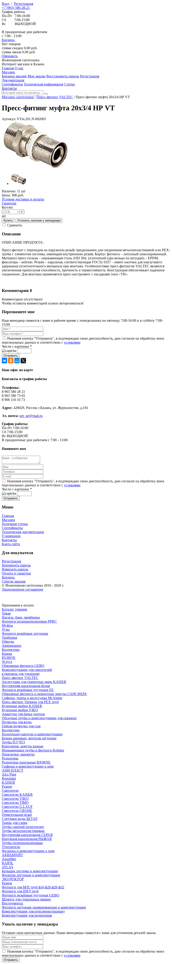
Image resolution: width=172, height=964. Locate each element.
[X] (23, 360)
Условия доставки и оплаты (23, 199)
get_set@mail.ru (31, 416)
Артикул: (9, 119)
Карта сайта (11, 544)
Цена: (6, 195)
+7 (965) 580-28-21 (16, 8)
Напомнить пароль (16, 565)
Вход (5, 4)
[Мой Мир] (17, 360)
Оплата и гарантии (16, 573)
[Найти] (46, 93)
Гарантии (9, 203)
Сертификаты (12, 528)
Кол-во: (7, 207)
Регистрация (23, 4)
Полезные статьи (15, 524)
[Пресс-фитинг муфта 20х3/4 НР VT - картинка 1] (35, 168)
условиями (72, 342)
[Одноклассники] (10, 360)
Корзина (8, 40)
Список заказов (14, 581)
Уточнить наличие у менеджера (38, 220)
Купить (8, 220)
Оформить (10, 56)
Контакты (9, 540)
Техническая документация (23, 532)
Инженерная (20, 60)
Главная (8, 516)
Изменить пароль (15, 569)
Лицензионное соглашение (22, 589)
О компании (11, 536)
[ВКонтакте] (4, 360)
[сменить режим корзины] (15, 40)
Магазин (8, 520)
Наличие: (9, 191)
